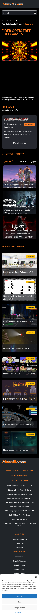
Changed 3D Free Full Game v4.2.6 (19, 494)
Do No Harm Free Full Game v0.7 (19, 498)
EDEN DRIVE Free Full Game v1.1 (19, 486)
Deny (19, 602)
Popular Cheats (19, 569)
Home (4, 21)
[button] (36, 577)
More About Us (19, 143)
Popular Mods (19, 565)
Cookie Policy (18, 612)
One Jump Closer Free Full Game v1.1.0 (19, 502)
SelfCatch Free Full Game (19, 507)
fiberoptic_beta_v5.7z (10, 110)
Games (12, 21)
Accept (19, 596)
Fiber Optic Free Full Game (12, 24)
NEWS (8, 162)
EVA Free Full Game (19, 519)
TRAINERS (23, 162)
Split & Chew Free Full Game (19, 515)
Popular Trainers (19, 561)
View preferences (19, 608)
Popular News (19, 573)
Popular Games (19, 557)
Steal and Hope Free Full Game (19, 490)
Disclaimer (20, 547)
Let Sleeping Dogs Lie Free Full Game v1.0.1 (20, 511)
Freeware (29, 24)
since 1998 (29, 124)
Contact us (20, 543)
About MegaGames (19, 539)
